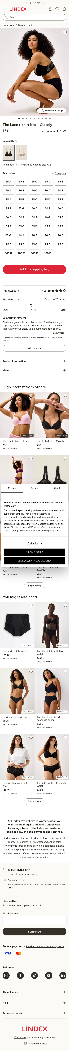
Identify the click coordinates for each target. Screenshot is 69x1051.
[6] (38, 118)
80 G (47, 217)
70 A (8, 190)
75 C (34, 199)
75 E (60, 199)
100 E (47, 253)
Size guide (60, 173)
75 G (21, 208)
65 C (34, 181)
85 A (60, 217)
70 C (34, 190)
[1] (19, 118)
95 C (34, 244)
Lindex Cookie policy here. (46, 530)
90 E (8, 244)
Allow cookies (34, 552)
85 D (34, 226)
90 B (34, 235)
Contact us (20, 1037)
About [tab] (56, 488)
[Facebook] (20, 975)
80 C (60, 208)
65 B (21, 181)
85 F (60, 226)
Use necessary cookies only (34, 560)
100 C (21, 253)
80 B (47, 208)
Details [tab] (34, 488)
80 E (21, 217)
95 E (60, 244)
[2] (23, 118)
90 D (60, 235)
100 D (34, 253)
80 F (34, 217)
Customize (32, 543)
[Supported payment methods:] (34, 954)
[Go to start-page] (18, 9)
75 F (8, 208)
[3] (27, 118)
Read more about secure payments (45, 946)
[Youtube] (48, 975)
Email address (11, 913)
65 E (60, 181)
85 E (47, 226)
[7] (42, 118)
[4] (31, 118)
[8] (46, 118)
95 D (47, 244)
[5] (34, 118)
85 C (21, 226)
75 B (21, 199)
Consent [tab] (12, 488)
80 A (34, 208)
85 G (8, 235)
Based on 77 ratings (55, 299)
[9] (50, 118)
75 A (8, 199)
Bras (20, 25)
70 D (47, 190)
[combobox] (34, 17)
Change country (38, 1043)
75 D (47, 199)
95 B (21, 244)
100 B (8, 253)
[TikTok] (34, 975)
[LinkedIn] (62, 975)
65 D (47, 181)
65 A (8, 181)
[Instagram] (6, 975)
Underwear (9, 25)
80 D (8, 217)
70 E (60, 190)
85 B (8, 226)
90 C (47, 235)
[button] (34, 72)
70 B (21, 190)
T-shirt (29, 25)
